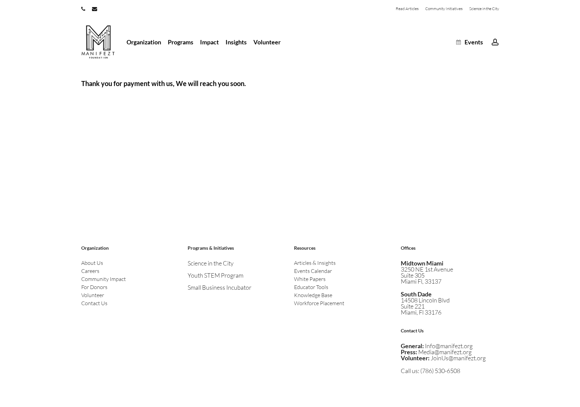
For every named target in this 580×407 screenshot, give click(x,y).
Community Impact (103, 279)
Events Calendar (313, 271)
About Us (92, 263)
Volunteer (92, 295)
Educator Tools (311, 287)
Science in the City (211, 263)
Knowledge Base (313, 295)
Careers (90, 271)
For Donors (94, 287)
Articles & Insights (315, 263)
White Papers (310, 279)
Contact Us (94, 303)
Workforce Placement (319, 303)
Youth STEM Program (215, 275)
